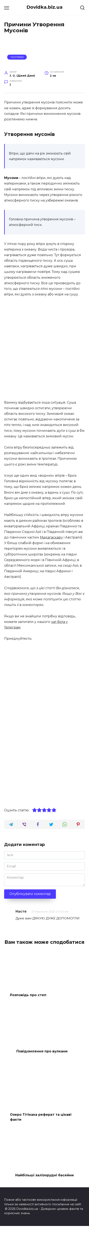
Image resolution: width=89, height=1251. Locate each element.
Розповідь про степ (28, 995)
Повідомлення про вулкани (41, 1051)
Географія (17, 57)
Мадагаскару (51, 537)
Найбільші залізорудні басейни (44, 1175)
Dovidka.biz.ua (44, 7)
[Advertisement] (44, 349)
